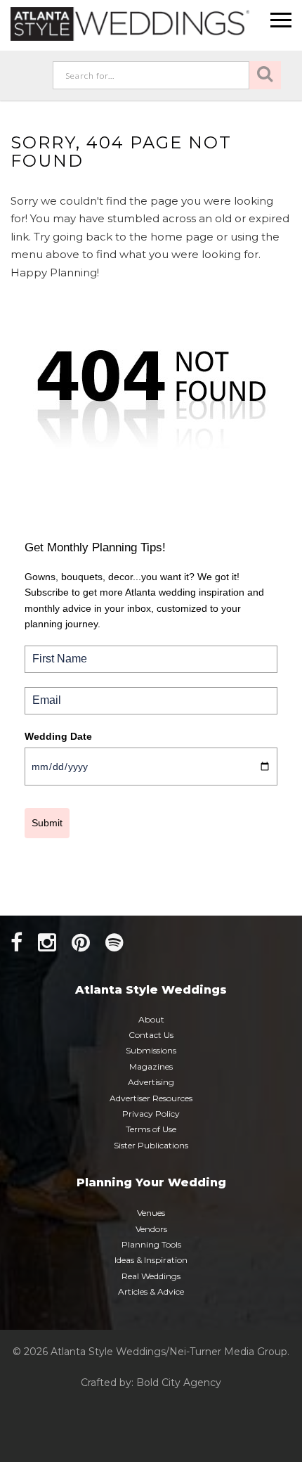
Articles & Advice (151, 1291)
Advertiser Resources (151, 1098)
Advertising (151, 1082)
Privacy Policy (151, 1113)
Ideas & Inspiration (151, 1260)
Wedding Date (58, 736)
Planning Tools (151, 1244)
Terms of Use (151, 1129)
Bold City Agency (178, 1382)
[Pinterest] (81, 943)
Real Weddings (151, 1276)
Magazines (151, 1066)
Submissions (151, 1050)
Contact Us (151, 1035)
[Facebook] (16, 943)
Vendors (151, 1229)
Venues (151, 1212)
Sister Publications (151, 1145)
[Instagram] (47, 943)
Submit (47, 822)
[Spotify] (114, 943)
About (151, 1019)
